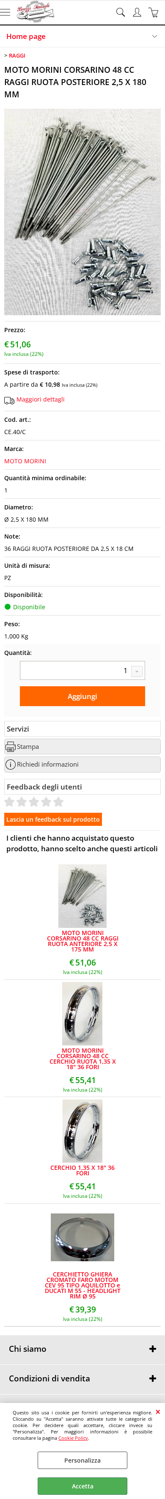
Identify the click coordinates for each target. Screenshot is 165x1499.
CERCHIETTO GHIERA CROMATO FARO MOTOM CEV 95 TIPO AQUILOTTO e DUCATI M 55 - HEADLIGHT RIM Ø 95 (83, 1285)
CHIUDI (158, 1411)
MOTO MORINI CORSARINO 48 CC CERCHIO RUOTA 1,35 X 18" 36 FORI (83, 1059)
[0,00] (154, 12)
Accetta (83, 1486)
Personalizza (82, 1460)
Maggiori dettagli (40, 399)
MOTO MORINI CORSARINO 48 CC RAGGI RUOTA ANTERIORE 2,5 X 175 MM (82, 941)
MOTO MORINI (25, 461)
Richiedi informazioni (48, 764)
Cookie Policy (73, 1438)
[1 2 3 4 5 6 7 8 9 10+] (82, 671)
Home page (26, 36)
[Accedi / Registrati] (138, 12)
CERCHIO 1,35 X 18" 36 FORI (82, 1170)
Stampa (28, 746)
